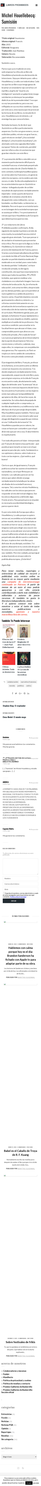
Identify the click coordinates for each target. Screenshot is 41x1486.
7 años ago (6, 764)
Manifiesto (8, 1377)
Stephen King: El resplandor (14, 705)
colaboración (12, 682)
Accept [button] (29, 1483)
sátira (28, 686)
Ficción (4, 1418)
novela (12, 686)
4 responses (10, 30)
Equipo (6, 1374)
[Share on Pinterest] (24, 693)
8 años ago (6, 739)
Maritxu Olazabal (26, 977)
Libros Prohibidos (10, 28)
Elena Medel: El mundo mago (14, 717)
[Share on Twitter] (16, 693)
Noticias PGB (7, 1425)
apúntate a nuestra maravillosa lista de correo (20, 613)
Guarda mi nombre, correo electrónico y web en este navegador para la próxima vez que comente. (20, 895)
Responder (34, 738)
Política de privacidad (18, 897)
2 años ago (6, 831)
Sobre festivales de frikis (20, 1342)
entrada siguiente (8, 713)
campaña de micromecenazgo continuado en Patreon (20, 583)
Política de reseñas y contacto (16, 1383)
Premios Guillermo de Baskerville (17, 1387)
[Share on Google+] (20, 693)
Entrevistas (6, 1414)
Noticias (5, 1421)
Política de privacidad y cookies (17, 1380)
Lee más (36, 1483)
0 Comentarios (22, 944)
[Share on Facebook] (12, 693)
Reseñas (5, 1436)
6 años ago (6, 784)
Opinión (4, 1428)
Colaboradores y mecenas (14, 1371)
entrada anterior (8, 702)
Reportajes (6, 1432)
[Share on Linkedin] (28, 693)
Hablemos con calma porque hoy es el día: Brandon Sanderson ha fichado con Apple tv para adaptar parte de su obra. (20, 955)
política (20, 686)
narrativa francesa (28, 682)
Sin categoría (30, 28)
